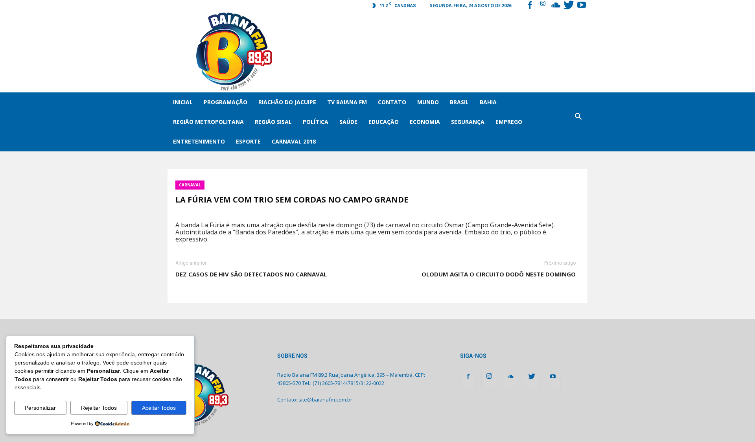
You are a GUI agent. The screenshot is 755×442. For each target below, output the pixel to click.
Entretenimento (199, 141)
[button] (578, 121)
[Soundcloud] (556, 5)
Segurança (467, 121)
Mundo (428, 102)
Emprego (508, 121)
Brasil (459, 102)
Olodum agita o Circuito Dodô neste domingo (499, 274)
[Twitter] (569, 5)
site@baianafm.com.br (325, 399)
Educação (383, 121)
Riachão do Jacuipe (287, 102)
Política (315, 121)
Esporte (248, 141)
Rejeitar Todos (99, 408)
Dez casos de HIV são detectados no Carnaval (251, 274)
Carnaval (190, 185)
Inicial (183, 102)
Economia (425, 121)
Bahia (488, 102)
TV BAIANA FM (347, 102)
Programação (225, 102)
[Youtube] (581, 5)
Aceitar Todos (159, 408)
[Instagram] (543, 5)
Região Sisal (273, 121)
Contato (392, 102)
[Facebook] (530, 5)
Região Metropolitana (208, 121)
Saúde (348, 121)
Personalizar (40, 408)
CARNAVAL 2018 (294, 141)
